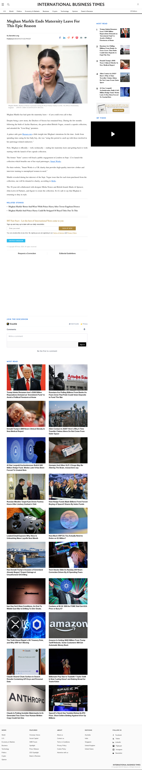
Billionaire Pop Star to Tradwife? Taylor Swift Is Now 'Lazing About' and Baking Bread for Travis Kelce (67, 679)
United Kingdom (90, 745)
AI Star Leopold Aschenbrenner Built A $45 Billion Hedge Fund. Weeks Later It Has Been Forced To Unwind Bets (25, 467)
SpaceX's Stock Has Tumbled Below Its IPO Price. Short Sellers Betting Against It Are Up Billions (67, 715)
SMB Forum (33, 742)
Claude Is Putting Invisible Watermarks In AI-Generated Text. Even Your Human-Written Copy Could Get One (25, 715)
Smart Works (55, 161)
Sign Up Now (118, 110)
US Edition (133, 11)
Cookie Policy (61, 749)
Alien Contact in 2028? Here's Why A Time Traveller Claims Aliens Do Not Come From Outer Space (67, 431)
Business (46, 11)
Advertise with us (62, 752)
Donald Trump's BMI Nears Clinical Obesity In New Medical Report (109, 63)
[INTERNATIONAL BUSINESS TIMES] (71, 5)
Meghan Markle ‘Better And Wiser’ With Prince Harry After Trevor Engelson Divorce (44, 207)
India (86, 738)
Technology (65, 11)
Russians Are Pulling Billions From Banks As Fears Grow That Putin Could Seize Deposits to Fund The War (68, 394)
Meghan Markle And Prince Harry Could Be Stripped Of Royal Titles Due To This (43, 211)
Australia (88, 735)
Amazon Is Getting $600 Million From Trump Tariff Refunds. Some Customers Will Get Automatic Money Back (67, 642)
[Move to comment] (86, 38)
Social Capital (33, 738)
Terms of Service (58, 233)
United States (89, 749)
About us (60, 735)
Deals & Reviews (87, 11)
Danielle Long (14, 36)
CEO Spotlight (34, 752)
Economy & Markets (32, 11)
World (11, 11)
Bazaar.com (27, 134)
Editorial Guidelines (67, 253)
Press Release (34, 749)
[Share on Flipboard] (73, 38)
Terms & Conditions (63, 742)
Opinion (75, 11)
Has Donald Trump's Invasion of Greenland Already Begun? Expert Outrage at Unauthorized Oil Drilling (25, 572)
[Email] (81, 38)
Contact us (60, 738)
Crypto (54, 11)
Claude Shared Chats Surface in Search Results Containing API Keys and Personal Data (25, 679)
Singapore (88, 742)
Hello (53, 181)
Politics (19, 11)
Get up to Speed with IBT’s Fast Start (117, 105)
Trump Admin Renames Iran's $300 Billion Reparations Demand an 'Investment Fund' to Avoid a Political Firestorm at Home (26, 394)
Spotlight (32, 745)
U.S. (4, 11)
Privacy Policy (72, 233)
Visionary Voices (34, 735)
